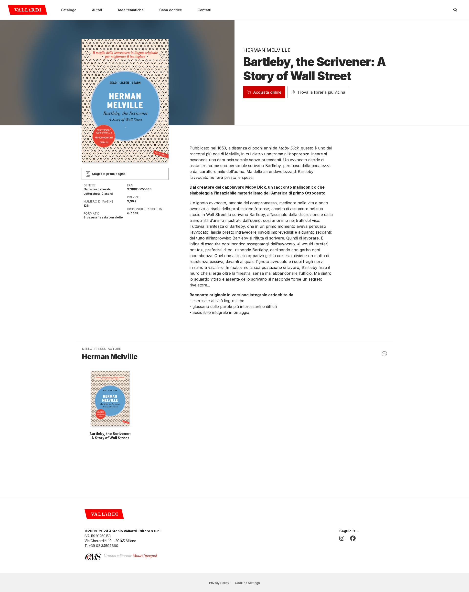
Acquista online (267, 92)
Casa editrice (170, 10)
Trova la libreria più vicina (321, 92)
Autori (97, 10)
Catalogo (68, 10)
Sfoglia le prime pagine (109, 174)
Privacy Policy (219, 583)
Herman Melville (266, 50)
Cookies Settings (247, 583)
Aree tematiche (131, 10)
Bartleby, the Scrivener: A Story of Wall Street (110, 436)
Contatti (204, 10)
